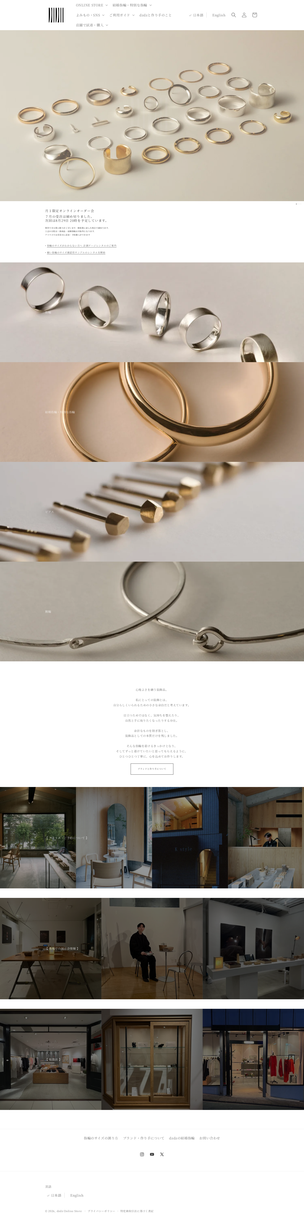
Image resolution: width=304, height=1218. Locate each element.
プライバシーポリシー (101, 1211)
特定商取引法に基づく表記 (137, 1211)
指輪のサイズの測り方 (101, 1138)
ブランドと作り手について (152, 768)
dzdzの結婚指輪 (182, 1138)
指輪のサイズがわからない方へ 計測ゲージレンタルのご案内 (82, 245)
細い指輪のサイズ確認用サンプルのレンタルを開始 (76, 252)
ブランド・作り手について (144, 1138)
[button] (91, 5)
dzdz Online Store (69, 1211)
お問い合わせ (209, 1138)
